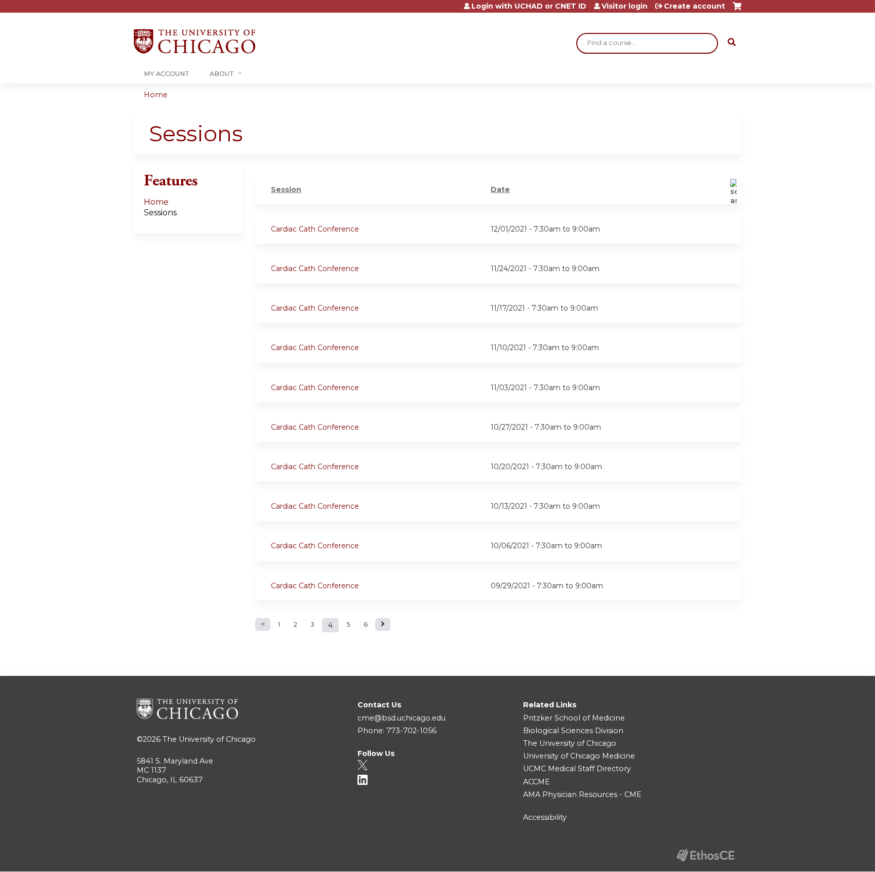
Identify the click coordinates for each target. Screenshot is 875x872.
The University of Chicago (209, 739)
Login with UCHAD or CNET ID (528, 6)
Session (286, 189)
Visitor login (625, 6)
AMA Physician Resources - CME (582, 794)
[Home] (194, 41)
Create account (694, 6)
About (222, 74)
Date (500, 189)
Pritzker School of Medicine (574, 718)
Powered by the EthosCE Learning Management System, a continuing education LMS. (705, 855)
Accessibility (545, 817)
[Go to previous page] (262, 624)
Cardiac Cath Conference (315, 229)
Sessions (160, 212)
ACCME (536, 781)
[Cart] (737, 10)
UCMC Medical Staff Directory (577, 768)
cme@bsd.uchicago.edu (401, 718)
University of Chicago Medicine (579, 756)
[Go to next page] (382, 624)
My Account (166, 74)
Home (156, 94)
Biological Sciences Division (573, 730)
